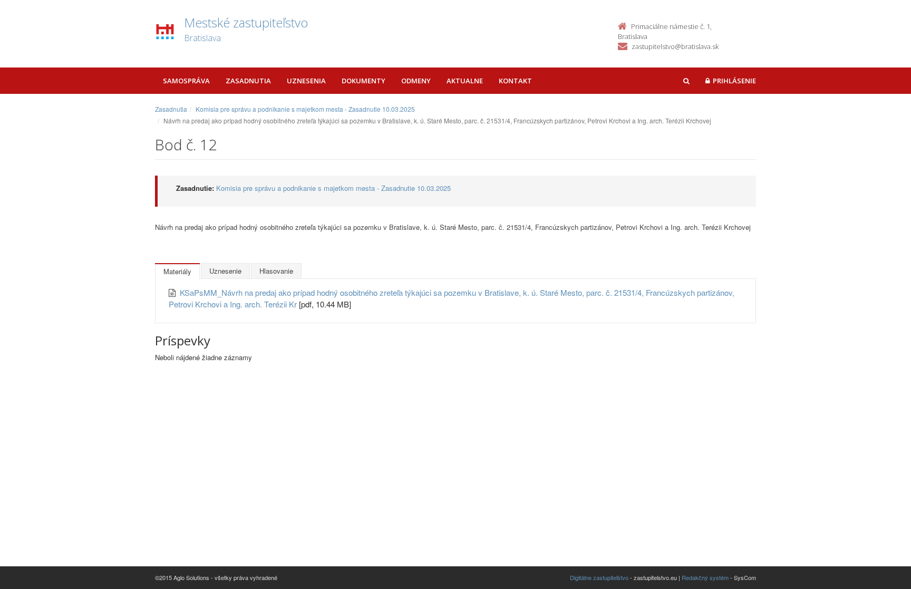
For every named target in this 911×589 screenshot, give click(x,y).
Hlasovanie (276, 271)
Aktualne (465, 80)
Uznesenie (225, 271)
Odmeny (416, 80)
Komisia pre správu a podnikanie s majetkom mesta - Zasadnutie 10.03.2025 (305, 108)
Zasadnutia (248, 80)
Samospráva (186, 80)
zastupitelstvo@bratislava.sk (675, 46)
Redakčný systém (705, 577)
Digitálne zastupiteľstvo (599, 577)
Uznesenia (306, 80)
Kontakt (515, 80)
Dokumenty (363, 80)
